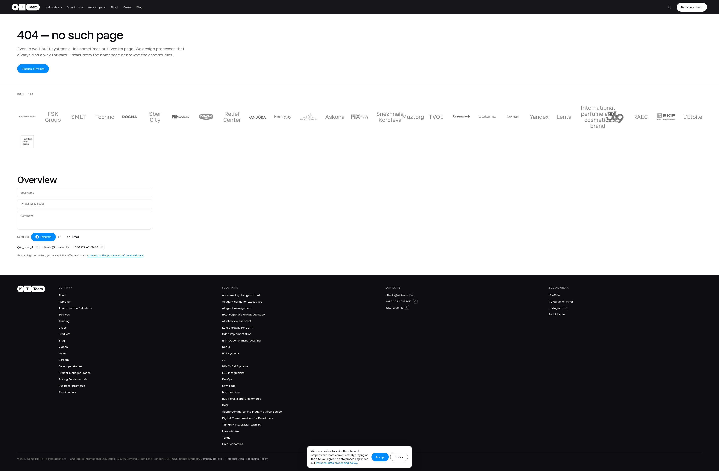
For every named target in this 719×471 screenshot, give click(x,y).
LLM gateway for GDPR (237, 327)
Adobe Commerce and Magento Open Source (252, 411)
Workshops (95, 7)
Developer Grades (70, 366)
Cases (127, 7)
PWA (225, 405)
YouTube (554, 295)
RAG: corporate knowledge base (243, 314)
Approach (65, 301)
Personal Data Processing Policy (247, 458)
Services (64, 314)
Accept (380, 457)
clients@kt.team (53, 247)
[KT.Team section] (669, 7)
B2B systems (231, 353)
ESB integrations (233, 372)
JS (223, 359)
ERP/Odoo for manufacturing (241, 340)
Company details (211, 458)
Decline (399, 457)
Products (65, 334)
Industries (52, 7)
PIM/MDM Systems (235, 366)
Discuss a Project (33, 68)
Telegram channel (561, 301)
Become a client (692, 7)
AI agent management (237, 308)
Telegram (45, 236)
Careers (64, 359)
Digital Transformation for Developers (247, 418)
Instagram (555, 308)
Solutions (73, 7)
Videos (63, 346)
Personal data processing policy (336, 462)
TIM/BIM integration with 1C (241, 424)
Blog (139, 7)
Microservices (231, 392)
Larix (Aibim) (230, 431)
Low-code (229, 385)
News (62, 353)
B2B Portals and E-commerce (241, 398)
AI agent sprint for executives (242, 301)
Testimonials (67, 392)
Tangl (226, 437)
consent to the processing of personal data (115, 255)
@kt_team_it (25, 247)
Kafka (226, 346)
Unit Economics (232, 444)
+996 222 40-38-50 (85, 247)
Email (75, 236)
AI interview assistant (236, 321)
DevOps (227, 379)
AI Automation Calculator (75, 308)
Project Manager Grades (75, 372)
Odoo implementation (236, 334)
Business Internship (72, 385)
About (114, 7)
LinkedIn (559, 314)
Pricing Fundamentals (73, 379)
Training (64, 321)
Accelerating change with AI (241, 295)
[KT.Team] (26, 7)
